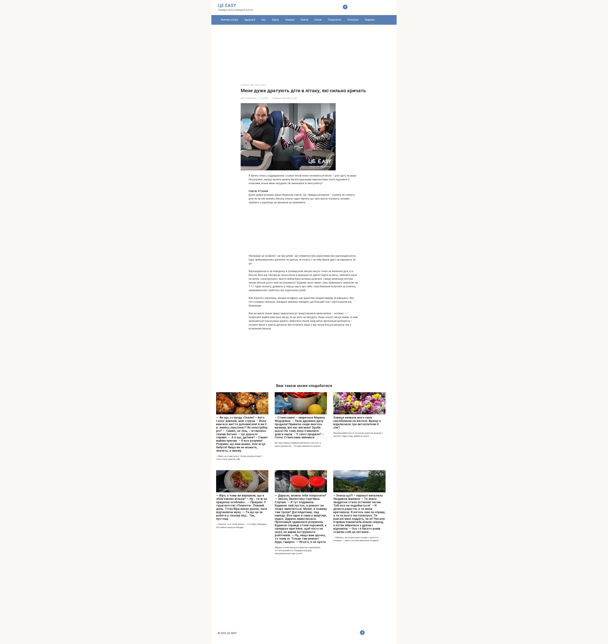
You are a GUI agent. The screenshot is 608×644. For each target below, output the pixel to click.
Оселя (318, 19)
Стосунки (352, 19)
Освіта (304, 19)
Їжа (263, 19)
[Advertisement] (304, 51)
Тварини (369, 19)
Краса (275, 19)
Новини (289, 19)
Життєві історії (229, 19)
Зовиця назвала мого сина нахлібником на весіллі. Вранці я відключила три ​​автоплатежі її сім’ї (357, 422)
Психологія (334, 19)
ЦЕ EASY (227, 5)
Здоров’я (249, 19)
